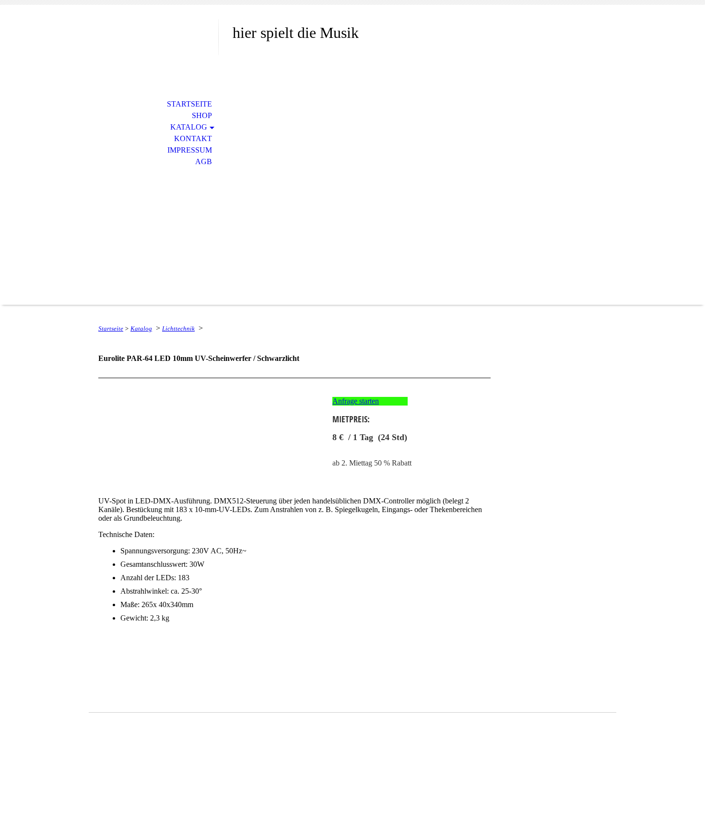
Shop (202, 115)
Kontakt (193, 138)
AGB (203, 161)
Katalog (188, 127)
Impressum (189, 150)
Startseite (189, 104)
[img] (153, 46)
